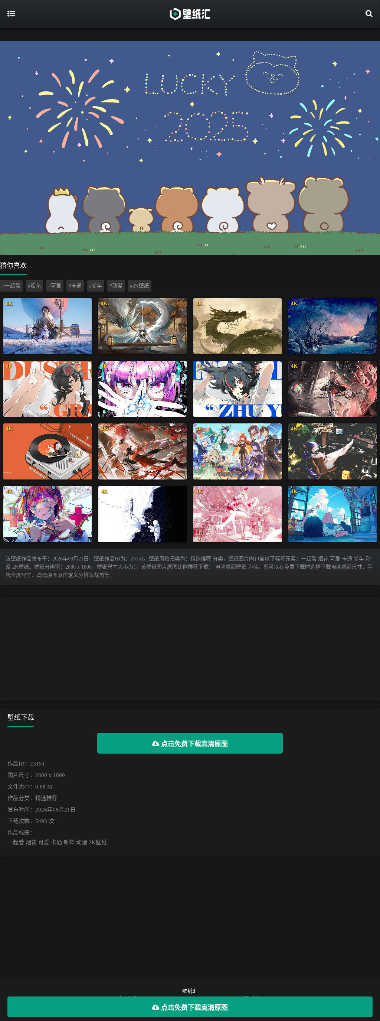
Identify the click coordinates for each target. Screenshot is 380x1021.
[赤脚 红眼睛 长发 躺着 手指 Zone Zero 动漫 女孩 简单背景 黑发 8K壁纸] (47, 389)
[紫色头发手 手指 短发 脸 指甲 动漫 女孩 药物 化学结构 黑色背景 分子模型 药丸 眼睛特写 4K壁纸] (142, 389)
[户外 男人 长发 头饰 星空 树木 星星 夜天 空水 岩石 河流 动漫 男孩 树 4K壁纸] (332, 326)
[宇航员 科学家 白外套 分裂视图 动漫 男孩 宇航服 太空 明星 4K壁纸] (142, 514)
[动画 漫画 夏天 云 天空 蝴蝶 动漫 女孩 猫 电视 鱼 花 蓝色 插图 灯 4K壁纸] (332, 514)
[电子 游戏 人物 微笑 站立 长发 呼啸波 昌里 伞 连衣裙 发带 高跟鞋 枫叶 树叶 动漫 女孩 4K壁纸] (142, 451)
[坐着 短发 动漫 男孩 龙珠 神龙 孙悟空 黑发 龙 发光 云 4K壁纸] (237, 326)
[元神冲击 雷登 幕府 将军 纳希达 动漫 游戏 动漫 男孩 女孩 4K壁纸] (237, 451)
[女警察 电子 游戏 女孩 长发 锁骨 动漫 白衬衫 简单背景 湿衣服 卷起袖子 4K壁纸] (237, 389)
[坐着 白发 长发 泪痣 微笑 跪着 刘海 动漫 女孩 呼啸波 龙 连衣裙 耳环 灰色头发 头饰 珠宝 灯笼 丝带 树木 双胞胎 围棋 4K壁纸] (142, 326)
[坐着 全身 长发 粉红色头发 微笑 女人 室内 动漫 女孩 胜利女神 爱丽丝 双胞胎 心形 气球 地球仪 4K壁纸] (237, 514)
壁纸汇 (190, 991)
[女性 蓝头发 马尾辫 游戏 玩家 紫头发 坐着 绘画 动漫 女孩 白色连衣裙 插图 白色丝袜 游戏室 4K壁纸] (332, 451)
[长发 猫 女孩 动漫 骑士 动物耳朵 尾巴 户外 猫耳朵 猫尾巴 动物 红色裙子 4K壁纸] (332, 389)
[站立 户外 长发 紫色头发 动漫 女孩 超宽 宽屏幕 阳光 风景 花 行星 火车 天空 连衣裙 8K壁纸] (47, 326)
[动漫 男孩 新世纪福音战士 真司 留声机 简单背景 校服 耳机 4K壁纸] (47, 451)
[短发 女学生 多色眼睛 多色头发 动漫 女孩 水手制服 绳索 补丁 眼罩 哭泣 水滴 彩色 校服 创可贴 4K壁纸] (47, 514)
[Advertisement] (190, 649)
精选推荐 (46, 798)
